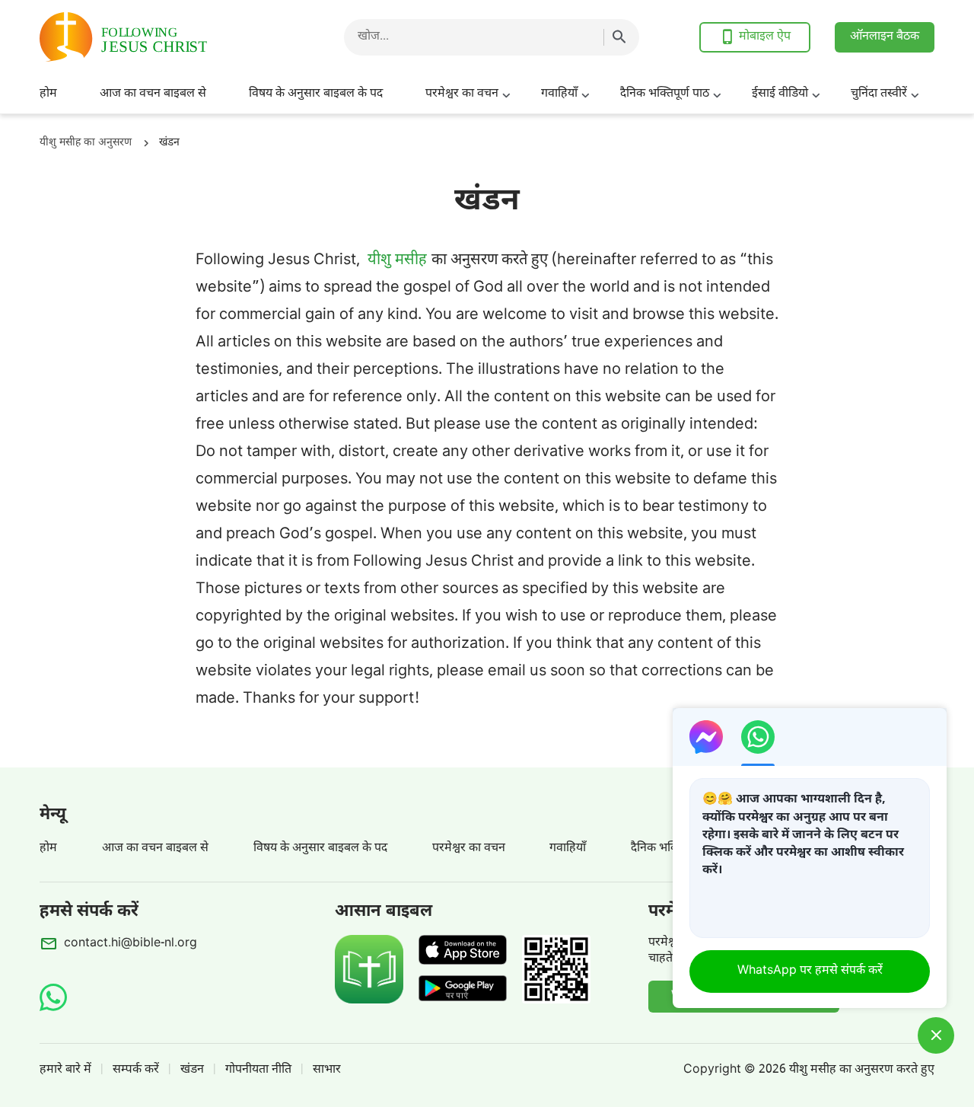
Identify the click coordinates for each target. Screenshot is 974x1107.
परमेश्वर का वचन (461, 94)
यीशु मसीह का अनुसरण (86, 143)
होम (48, 94)
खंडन (192, 1070)
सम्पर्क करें (136, 1070)
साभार (327, 1070)
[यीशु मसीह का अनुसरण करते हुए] (161, 37)
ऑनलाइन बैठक (884, 37)
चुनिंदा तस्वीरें (879, 94)
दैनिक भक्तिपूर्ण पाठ (664, 94)
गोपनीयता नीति (258, 1070)
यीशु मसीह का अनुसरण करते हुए (861, 1070)
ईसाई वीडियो (780, 94)
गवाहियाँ (559, 94)
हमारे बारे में (65, 1070)
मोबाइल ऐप (765, 37)
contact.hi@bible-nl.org (130, 944)
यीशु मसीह (397, 260)
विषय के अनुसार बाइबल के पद (316, 94)
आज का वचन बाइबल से (153, 94)
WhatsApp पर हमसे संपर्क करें (810, 971)
